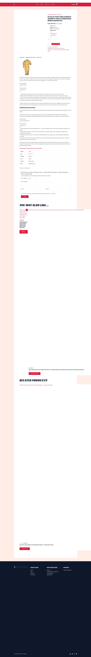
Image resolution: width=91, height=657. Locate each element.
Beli (48, 14)
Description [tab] (22, 57)
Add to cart (56, 43)
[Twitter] (72, 653)
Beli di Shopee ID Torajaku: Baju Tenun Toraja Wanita (31, 148)
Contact (53, 4)
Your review (24, 181)
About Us (47, 4)
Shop (41, 4)
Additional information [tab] (30, 57)
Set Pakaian (59, 14)
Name (22, 188)
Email (47, 188)
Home (37, 4)
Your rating (24, 178)
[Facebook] (70, 653)
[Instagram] (74, 653)
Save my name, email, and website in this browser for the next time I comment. (39, 193)
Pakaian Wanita (53, 14)
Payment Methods (67, 570)
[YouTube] (76, 653)
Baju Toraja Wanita (60, 49)
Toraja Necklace (50, 573)
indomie (48, 570)
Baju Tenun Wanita (53, 49)
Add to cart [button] (25, 548)
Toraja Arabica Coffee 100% (52, 571)
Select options (24, 232)
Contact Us (32, 574)
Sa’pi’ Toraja (49, 574)
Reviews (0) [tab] (38, 57)
